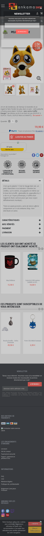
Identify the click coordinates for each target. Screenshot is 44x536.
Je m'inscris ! (22, 31)
